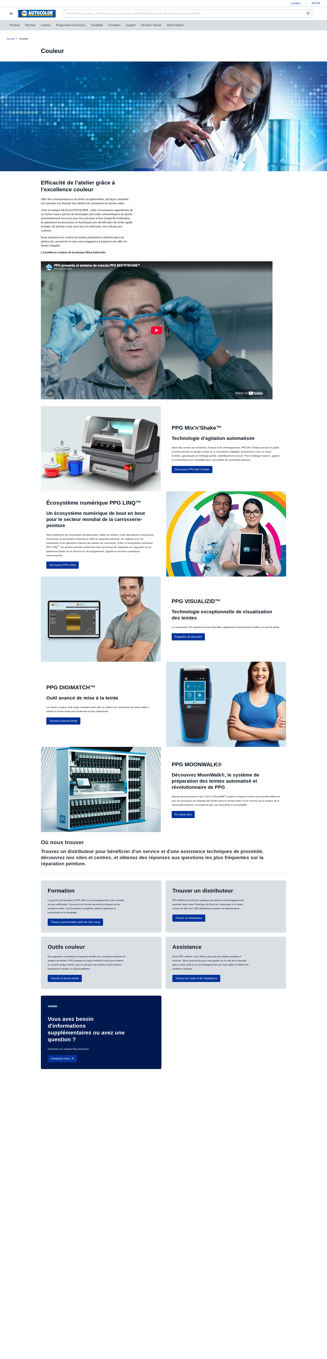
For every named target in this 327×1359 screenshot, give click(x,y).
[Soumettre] (308, 13)
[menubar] (96, 25)
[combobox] (188, 14)
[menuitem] (14, 25)
